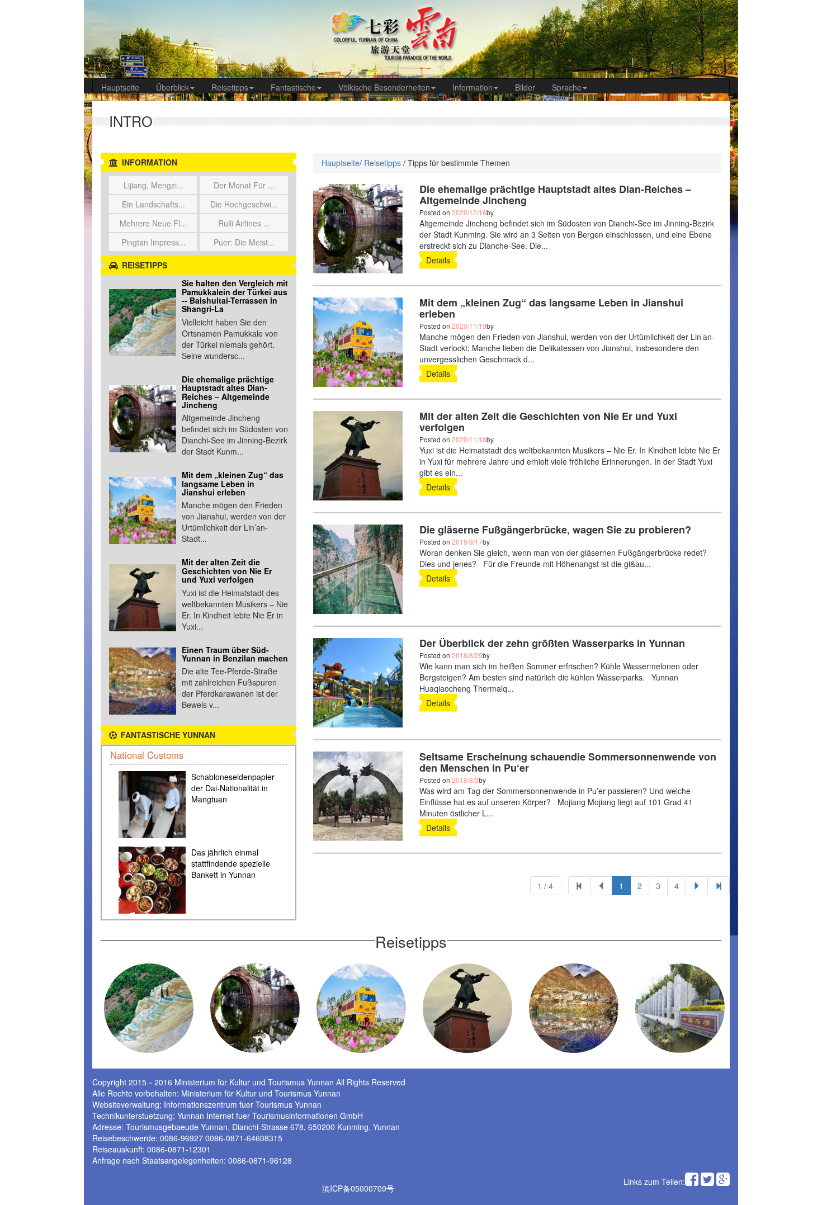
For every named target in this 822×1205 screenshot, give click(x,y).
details (438, 260)
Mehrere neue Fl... (153, 223)
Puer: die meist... (244, 242)
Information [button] (472, 87)
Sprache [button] (567, 87)
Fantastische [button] (293, 87)
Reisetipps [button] (229, 87)
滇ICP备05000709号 (358, 1188)
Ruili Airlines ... (244, 223)
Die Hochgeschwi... (244, 204)
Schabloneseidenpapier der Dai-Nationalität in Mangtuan (233, 788)
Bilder (525, 87)
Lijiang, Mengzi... (153, 185)
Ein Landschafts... (153, 204)
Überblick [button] (172, 87)
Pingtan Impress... (153, 242)
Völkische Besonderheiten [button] (384, 87)
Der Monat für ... (244, 185)
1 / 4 (545, 885)
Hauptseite (120, 87)
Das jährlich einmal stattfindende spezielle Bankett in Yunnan (230, 863)
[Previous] (579, 885)
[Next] (718, 885)
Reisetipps (382, 162)
